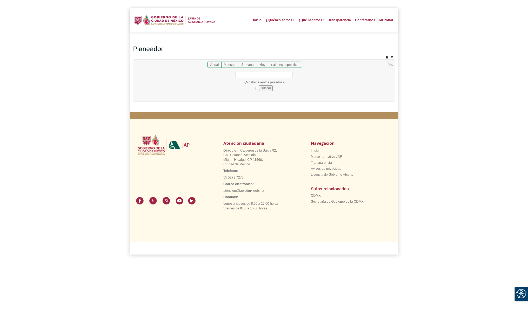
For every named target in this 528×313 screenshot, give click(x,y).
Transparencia (321, 162)
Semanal (248, 65)
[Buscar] (390, 63)
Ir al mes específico (284, 65)
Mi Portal (386, 20)
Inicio (257, 20)
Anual (214, 65)
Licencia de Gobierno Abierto (332, 174)
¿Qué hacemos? (311, 20)
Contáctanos (365, 20)
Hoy (262, 65)
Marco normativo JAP (326, 156)
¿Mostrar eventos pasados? (264, 82)
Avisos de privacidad (326, 168)
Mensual (230, 65)
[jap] (174, 20)
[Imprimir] (387, 57)
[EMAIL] (392, 57)
